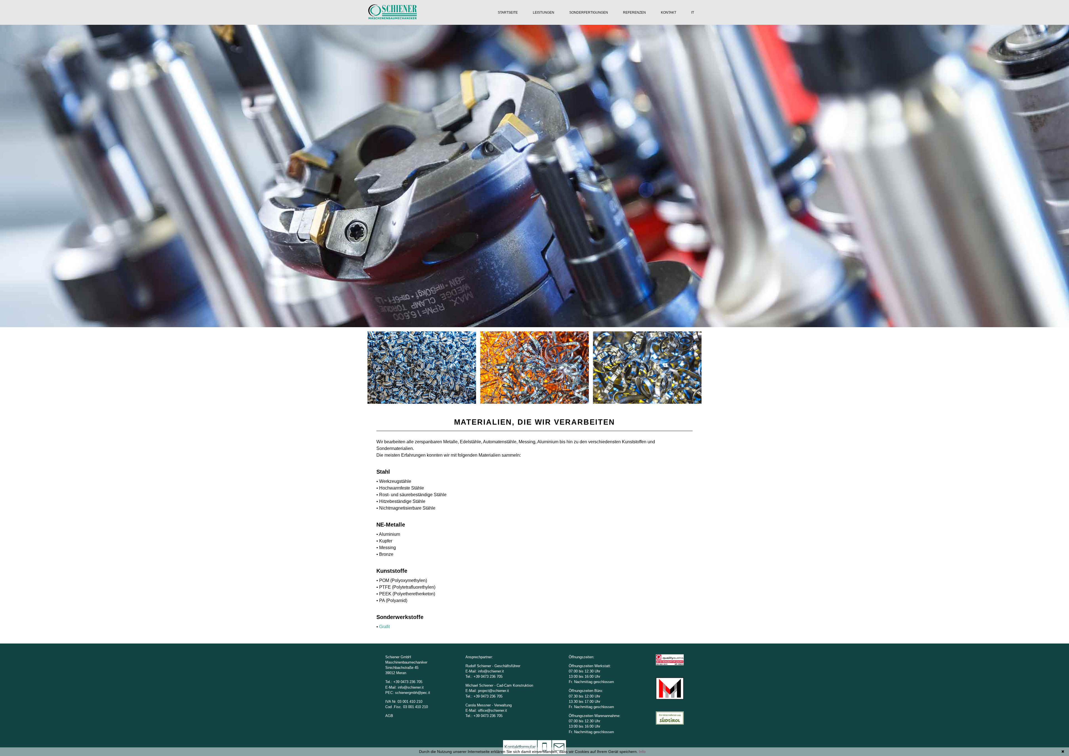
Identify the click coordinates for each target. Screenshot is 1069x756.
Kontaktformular (520, 747)
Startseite (508, 12)
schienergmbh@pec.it (412, 693)
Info (642, 751)
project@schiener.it (493, 691)
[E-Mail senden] (559, 747)
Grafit (384, 626)
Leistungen (543, 12)
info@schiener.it (411, 687)
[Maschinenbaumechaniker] (392, 17)
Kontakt (668, 12)
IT (692, 12)
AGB (389, 716)
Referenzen (634, 12)
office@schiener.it (492, 710)
